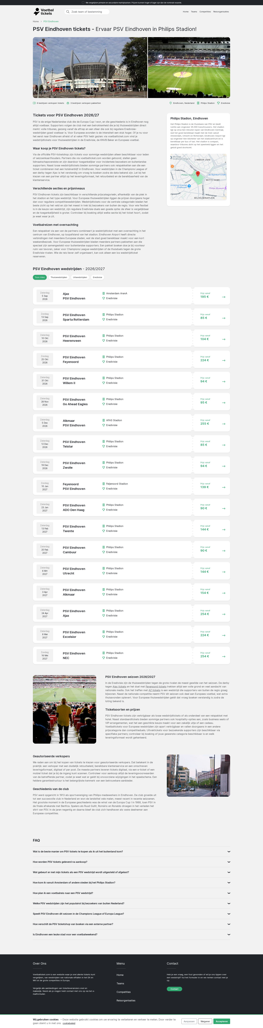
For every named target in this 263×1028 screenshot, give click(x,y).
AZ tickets (154, 690)
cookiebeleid (69, 1023)
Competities (205, 11)
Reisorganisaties (221, 11)
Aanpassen (189, 1021)
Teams (194, 11)
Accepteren (222, 1021)
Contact (174, 989)
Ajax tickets (119, 686)
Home (186, 11)
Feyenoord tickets (156, 686)
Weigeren (205, 1021)
